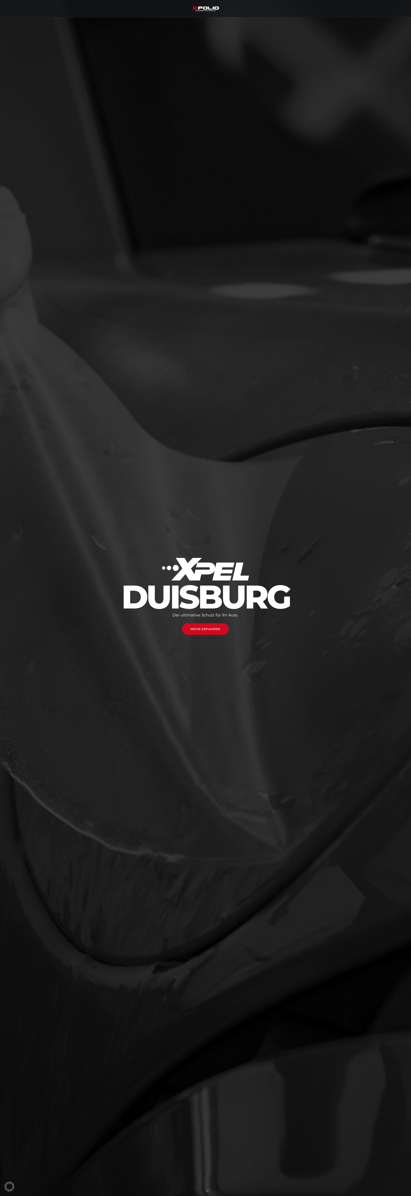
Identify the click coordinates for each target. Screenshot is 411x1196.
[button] (9, 1186)
